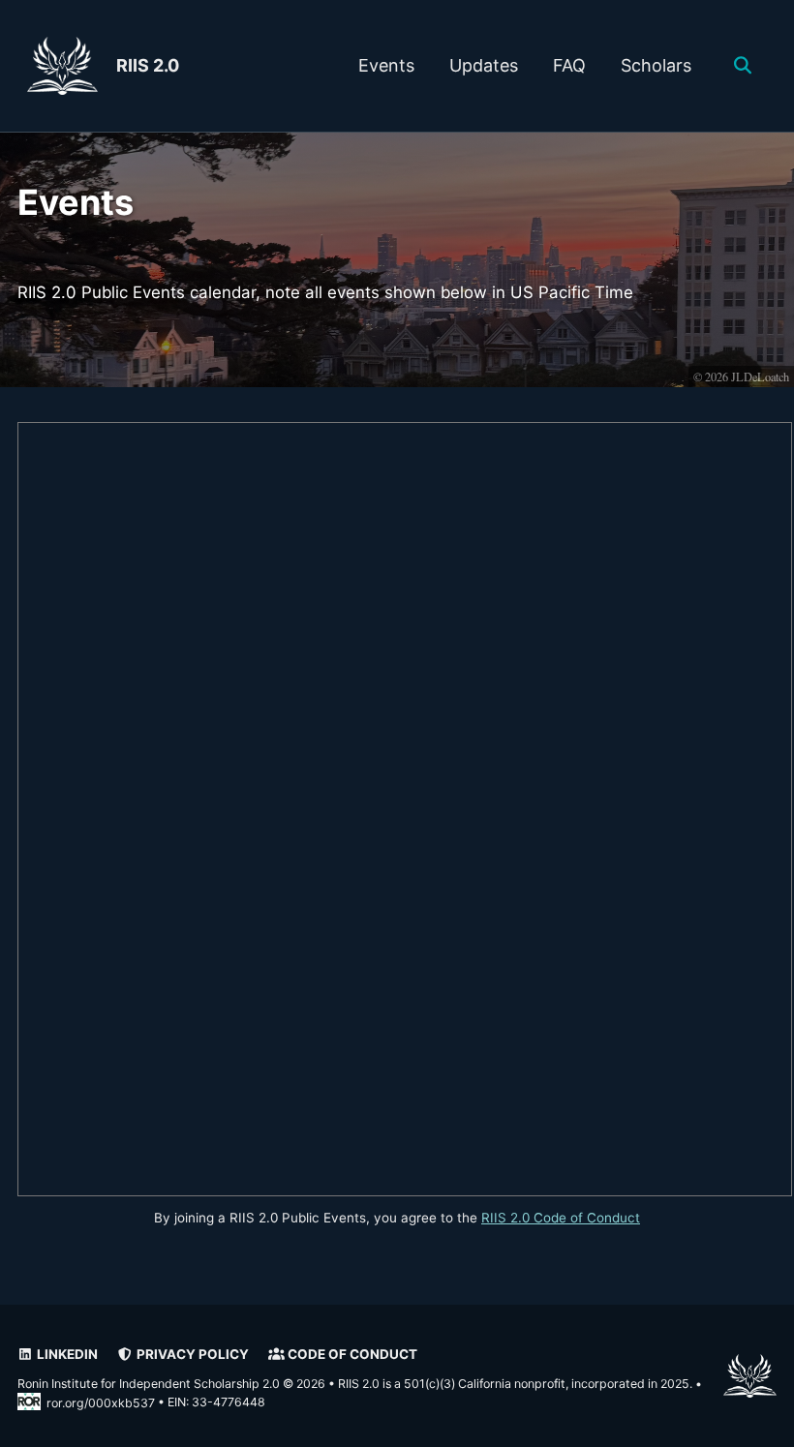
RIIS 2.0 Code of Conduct (560, 1217)
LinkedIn (66, 1354)
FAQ (569, 65)
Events (386, 65)
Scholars (656, 65)
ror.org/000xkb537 (101, 1403)
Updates (483, 65)
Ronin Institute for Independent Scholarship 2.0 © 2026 (171, 1383)
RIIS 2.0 (147, 65)
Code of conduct (351, 1354)
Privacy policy (191, 1354)
